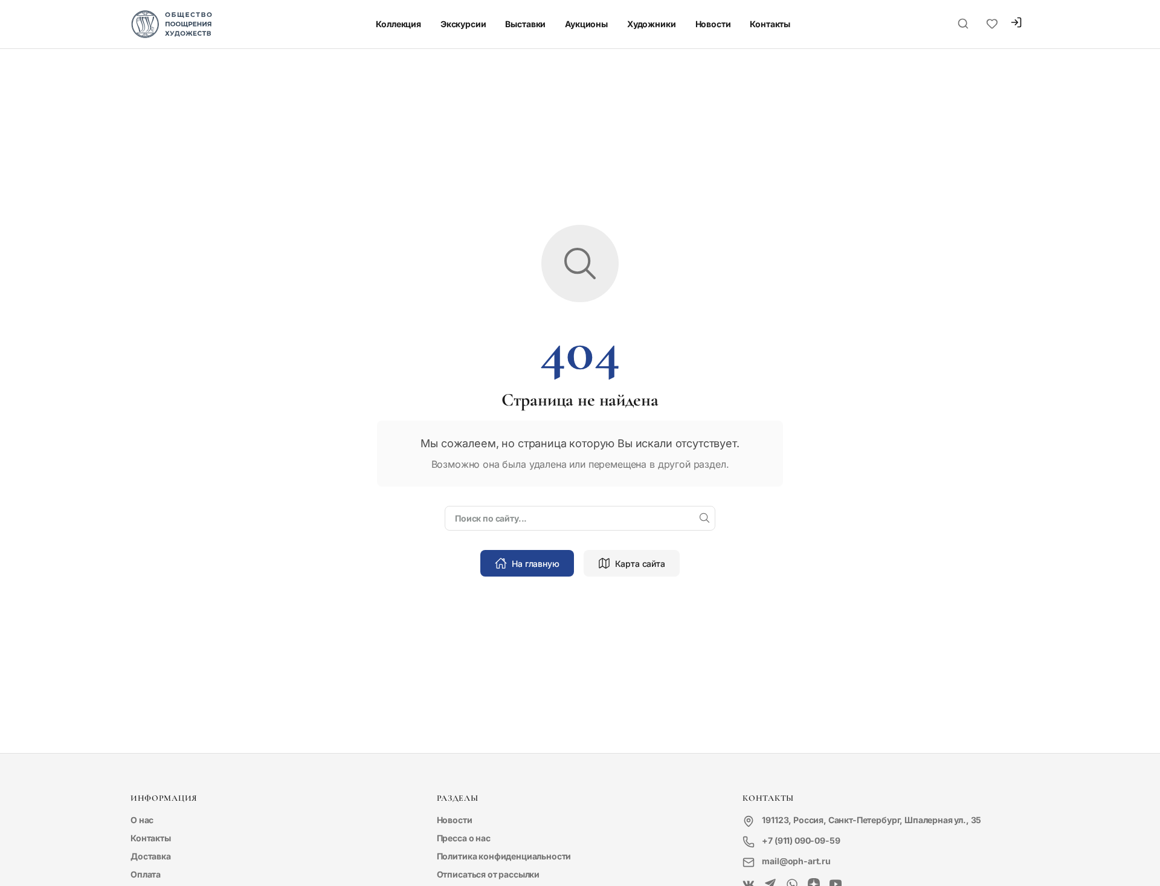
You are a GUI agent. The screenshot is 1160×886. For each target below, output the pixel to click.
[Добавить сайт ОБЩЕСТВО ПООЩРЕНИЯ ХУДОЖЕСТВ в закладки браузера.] (992, 24)
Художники (651, 23)
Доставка (150, 856)
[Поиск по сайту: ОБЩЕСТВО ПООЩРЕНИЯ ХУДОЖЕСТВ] (963, 24)
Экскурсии (463, 23)
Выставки (525, 23)
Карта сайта (640, 563)
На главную (535, 563)
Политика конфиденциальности (504, 856)
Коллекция (398, 23)
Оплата (145, 874)
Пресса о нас (464, 838)
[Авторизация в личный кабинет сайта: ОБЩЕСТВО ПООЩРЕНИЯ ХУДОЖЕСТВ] (1016, 23)
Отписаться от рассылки (488, 874)
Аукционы (586, 23)
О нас (141, 820)
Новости (713, 23)
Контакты (770, 23)
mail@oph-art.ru (796, 861)
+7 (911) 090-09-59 (801, 840)
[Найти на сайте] (704, 518)
